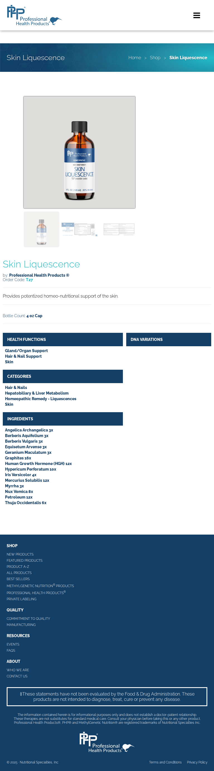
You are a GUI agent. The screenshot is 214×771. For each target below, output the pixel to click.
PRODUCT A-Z (18, 567)
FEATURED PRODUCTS (24, 561)
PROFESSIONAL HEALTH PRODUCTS (36, 592)
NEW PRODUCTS (20, 554)
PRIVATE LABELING (22, 599)
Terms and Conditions (165, 762)
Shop (155, 57)
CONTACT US (17, 676)
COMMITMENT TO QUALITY (28, 619)
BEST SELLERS (18, 579)
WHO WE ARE (18, 670)
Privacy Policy (197, 762)
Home (134, 57)
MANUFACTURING (21, 625)
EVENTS (13, 644)
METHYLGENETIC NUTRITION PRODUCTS (40, 585)
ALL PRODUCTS (19, 573)
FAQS (11, 651)
